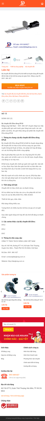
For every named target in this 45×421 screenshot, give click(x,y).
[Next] (40, 32)
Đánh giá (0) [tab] (7, 118)
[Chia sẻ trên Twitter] (11, 101)
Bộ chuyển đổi (29, 66)
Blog (2, 359)
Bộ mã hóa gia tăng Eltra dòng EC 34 (11, 301)
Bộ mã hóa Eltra (32, 94)
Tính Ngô (36, 418)
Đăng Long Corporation (25, 418)
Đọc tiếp (5, 308)
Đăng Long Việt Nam (9, 126)
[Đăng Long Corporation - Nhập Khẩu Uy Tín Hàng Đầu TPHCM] (22, 3)
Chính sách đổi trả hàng (31, 362)
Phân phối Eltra (24, 96)
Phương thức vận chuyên (32, 359)
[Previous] (5, 32)
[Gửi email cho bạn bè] (15, 101)
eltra (6, 96)
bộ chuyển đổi (9, 94)
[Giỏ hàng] (42, 3)
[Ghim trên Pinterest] (18, 101)
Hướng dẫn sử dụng (30, 366)
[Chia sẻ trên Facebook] (7, 101)
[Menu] (3, 3)
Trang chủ (5, 66)
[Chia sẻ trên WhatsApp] (3, 101)
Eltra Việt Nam (13, 96)
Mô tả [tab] (4, 114)
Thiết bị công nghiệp (16, 66)
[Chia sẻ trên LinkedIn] (22, 101)
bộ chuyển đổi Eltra (20, 94)
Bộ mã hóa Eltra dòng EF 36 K (33, 300)
